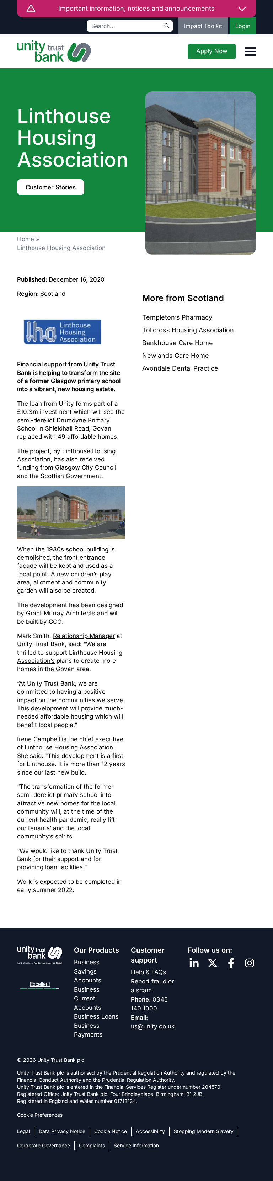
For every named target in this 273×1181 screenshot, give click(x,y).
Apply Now (212, 51)
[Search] (167, 26)
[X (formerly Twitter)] (212, 963)
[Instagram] (249, 963)
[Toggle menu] (250, 51)
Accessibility (150, 1131)
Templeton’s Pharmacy (177, 317)
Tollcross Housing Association (188, 330)
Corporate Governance (43, 1145)
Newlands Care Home (175, 355)
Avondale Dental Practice (180, 368)
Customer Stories (51, 187)
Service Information (136, 1145)
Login (242, 25)
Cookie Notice (110, 1131)
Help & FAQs (148, 972)
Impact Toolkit (203, 25)
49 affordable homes (87, 436)
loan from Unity (52, 403)
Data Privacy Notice (62, 1131)
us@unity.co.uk (153, 1026)
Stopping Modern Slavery (204, 1131)
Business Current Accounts (87, 998)
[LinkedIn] (194, 963)
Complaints (92, 1145)
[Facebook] (231, 963)
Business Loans (96, 1016)
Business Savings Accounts (87, 971)
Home (25, 239)
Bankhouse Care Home (177, 342)
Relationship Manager (84, 635)
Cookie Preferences (40, 1115)
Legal (23, 1131)
